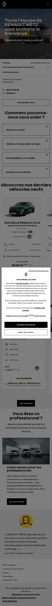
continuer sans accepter (39, 271)
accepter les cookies (26, 325)
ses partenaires (22, 283)
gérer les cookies (26, 332)
